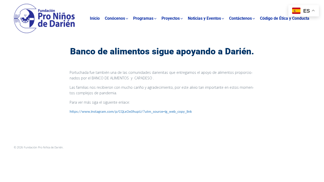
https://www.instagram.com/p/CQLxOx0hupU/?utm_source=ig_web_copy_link (131, 112)
